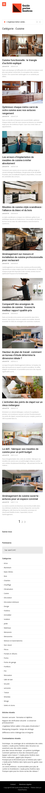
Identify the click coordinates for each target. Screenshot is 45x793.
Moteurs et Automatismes (13, 641)
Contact (13, 784)
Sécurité (7, 684)
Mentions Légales (25, 784)
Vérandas (7, 697)
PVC (5, 671)
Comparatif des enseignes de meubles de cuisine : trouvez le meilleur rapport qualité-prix (18, 307)
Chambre (7, 581)
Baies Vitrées (8, 572)
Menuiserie (8, 632)
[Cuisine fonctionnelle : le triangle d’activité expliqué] (22, 45)
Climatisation (8, 589)
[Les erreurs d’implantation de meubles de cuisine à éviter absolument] (22, 142)
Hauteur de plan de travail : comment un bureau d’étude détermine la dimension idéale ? (22, 355)
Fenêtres (7, 611)
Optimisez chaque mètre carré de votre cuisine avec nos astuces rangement (20, 110)
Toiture (6, 693)
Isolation (7, 619)
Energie (6, 606)
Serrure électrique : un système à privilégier (25, 750)
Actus (6, 563)
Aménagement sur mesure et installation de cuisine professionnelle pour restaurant (22, 257)
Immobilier (7, 615)
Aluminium (7, 568)
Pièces (6, 649)
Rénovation (8, 675)
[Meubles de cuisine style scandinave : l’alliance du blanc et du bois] (22, 192)
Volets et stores (9, 705)
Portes (6, 658)
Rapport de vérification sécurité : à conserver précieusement (19, 722)
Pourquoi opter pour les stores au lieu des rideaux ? (20, 771)
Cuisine (6, 593)
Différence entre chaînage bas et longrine (17, 732)
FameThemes (22, 790)
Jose (3, 750)
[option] (24, 22)
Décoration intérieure (11, 602)
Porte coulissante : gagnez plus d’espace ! (16, 757)
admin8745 (5, 66)
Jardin (6, 624)
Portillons (7, 667)
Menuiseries (8, 636)
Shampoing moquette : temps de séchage (18, 729)
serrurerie (7, 688)
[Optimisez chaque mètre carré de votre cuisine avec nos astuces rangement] (22, 92)
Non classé (8, 645)
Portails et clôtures (10, 654)
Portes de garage (10, 662)
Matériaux (7, 628)
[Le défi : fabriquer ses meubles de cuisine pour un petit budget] (22, 434)
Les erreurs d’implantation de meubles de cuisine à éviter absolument (18, 160)
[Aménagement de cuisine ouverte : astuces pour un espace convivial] (22, 481)
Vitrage (6, 701)
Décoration (8, 598)
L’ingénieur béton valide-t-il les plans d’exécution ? (21, 726)
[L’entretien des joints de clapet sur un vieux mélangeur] (22, 387)
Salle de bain (8, 680)
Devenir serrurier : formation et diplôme (17, 717)
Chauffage (7, 585)
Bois (5, 576)
